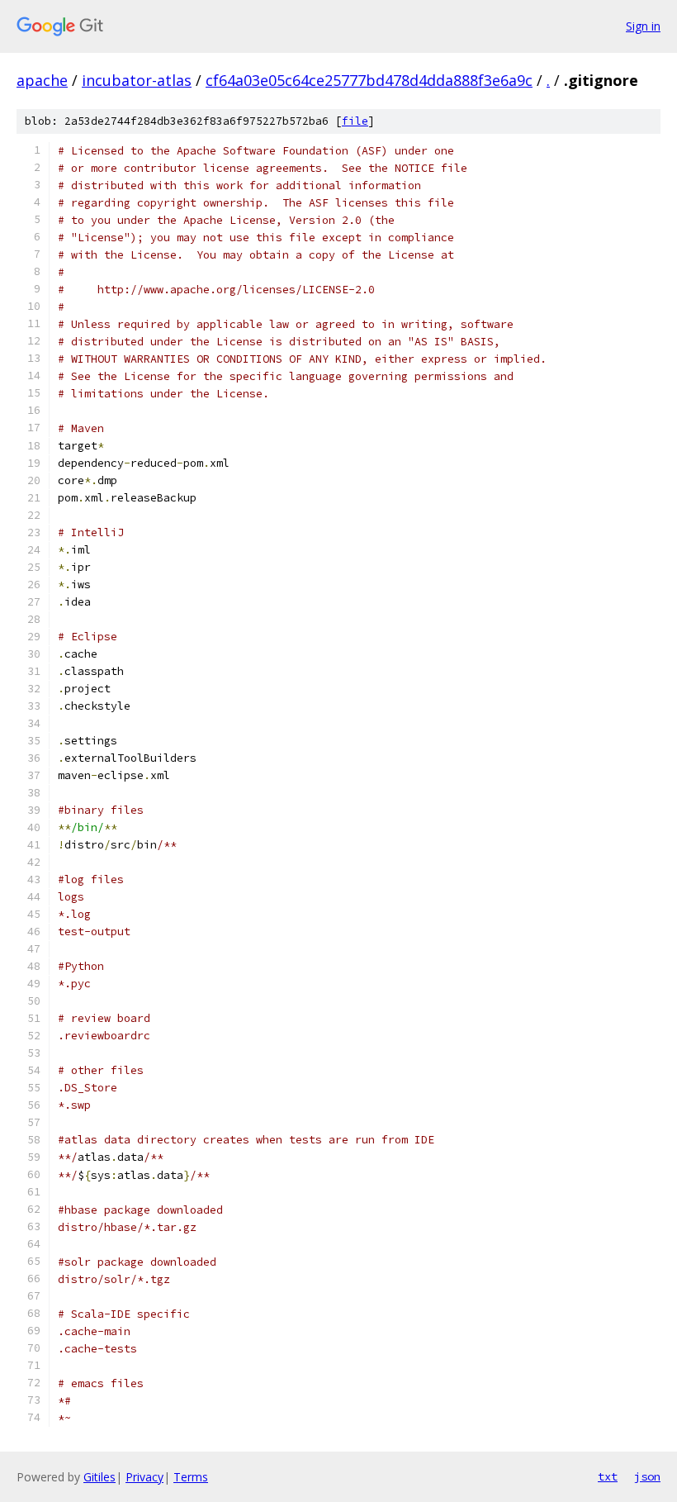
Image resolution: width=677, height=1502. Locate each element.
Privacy (144, 1477)
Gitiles (99, 1477)
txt (608, 1476)
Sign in (643, 26)
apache (42, 80)
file (355, 121)
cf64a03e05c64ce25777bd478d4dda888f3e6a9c (369, 80)
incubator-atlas (137, 80)
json (647, 1476)
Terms (190, 1477)
